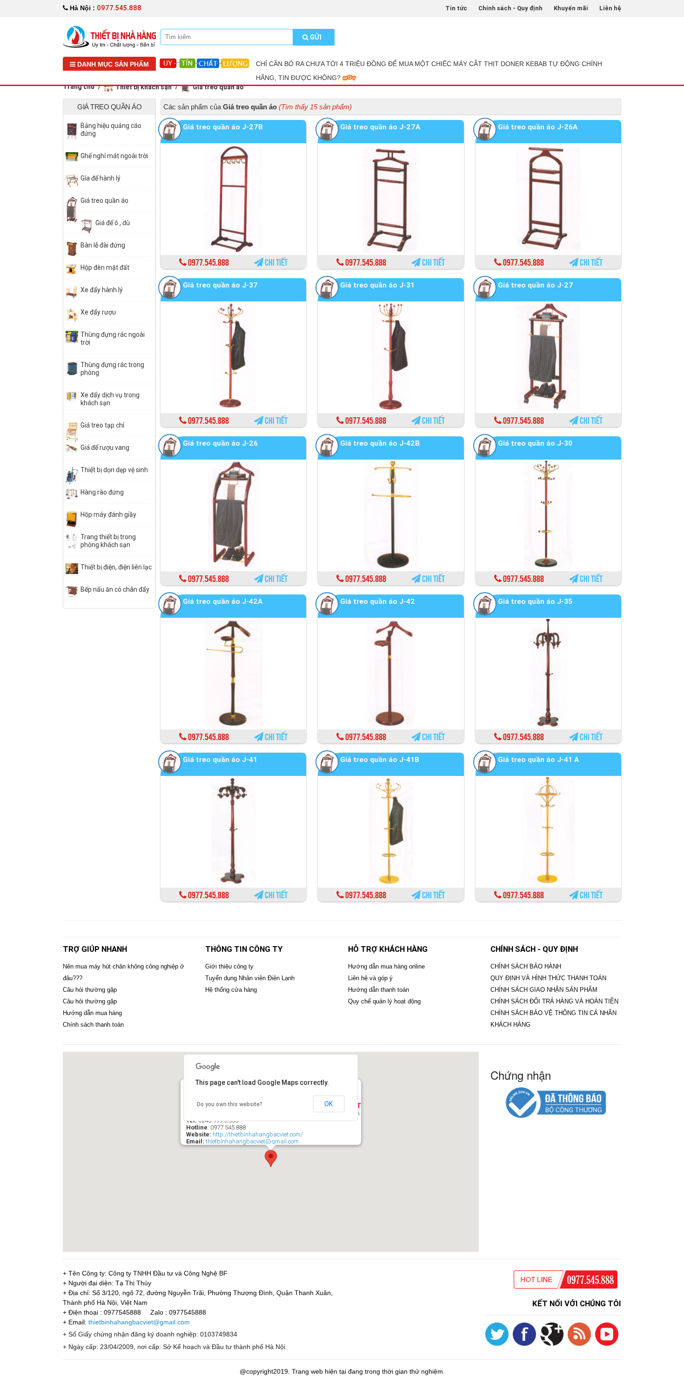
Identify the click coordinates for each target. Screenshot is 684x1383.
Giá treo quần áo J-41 (220, 759)
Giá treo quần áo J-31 (377, 285)
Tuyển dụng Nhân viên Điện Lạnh (250, 978)
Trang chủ (78, 86)
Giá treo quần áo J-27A (380, 126)
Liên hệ (610, 8)
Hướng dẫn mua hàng (92, 1012)
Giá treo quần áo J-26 (220, 443)
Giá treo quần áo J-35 (535, 601)
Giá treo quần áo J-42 (377, 601)
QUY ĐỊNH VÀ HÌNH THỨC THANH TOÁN (548, 978)
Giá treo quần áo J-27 (535, 285)
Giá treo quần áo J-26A (537, 126)
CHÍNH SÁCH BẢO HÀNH (525, 966)
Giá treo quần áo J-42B (380, 443)
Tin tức (456, 8)
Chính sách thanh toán (93, 1024)
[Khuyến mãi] (109, 36)
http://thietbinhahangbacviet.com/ (258, 1134)
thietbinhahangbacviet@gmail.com (252, 1141)
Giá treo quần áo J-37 (220, 285)
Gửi (315, 37)
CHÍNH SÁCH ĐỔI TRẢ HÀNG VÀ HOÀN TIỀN (554, 1001)
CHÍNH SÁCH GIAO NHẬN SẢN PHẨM (543, 989)
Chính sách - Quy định (510, 8)
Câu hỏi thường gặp (90, 989)
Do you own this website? (229, 1104)
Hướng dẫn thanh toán (378, 989)
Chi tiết (275, 262)
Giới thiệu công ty (229, 966)
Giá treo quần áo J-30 (535, 443)
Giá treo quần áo (218, 87)
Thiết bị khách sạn (143, 87)
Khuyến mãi (571, 8)
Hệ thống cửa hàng (231, 989)
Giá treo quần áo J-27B (223, 126)
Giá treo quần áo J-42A (222, 601)
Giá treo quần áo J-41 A (538, 759)
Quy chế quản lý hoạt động (384, 1001)
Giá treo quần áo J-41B (379, 759)
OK (328, 1104)
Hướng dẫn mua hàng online (386, 966)
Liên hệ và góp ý (370, 978)
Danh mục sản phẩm (112, 64)
